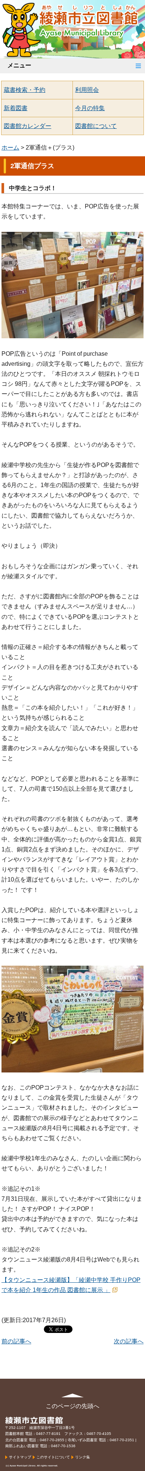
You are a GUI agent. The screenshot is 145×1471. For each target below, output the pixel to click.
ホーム (10, 147)
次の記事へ (129, 1341)
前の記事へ (16, 1341)
